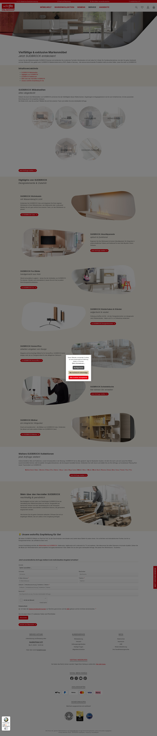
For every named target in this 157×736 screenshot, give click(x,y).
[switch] (6, 729)
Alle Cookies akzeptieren (78, 377)
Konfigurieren (78, 368)
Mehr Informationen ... (78, 363)
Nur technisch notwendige (78, 372)
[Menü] (9, 717)
